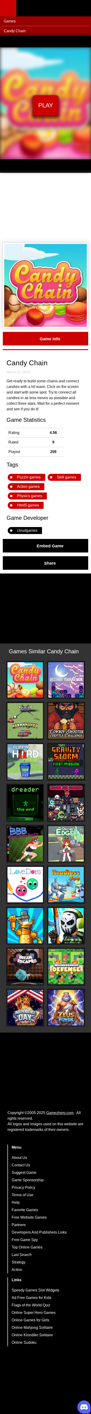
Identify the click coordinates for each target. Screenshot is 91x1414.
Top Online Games (27, 1247)
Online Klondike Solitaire (32, 1335)
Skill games (66, 477)
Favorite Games (25, 1210)
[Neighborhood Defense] (66, 966)
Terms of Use (22, 1195)
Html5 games (28, 505)
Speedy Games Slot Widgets (35, 1290)
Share (50, 563)
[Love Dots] (25, 884)
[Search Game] (83, 9)
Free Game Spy (25, 1240)
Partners (19, 1225)
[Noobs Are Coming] (66, 802)
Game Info (50, 338)
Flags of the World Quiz (31, 1305)
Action (17, 1270)
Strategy (18, 1262)
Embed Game (50, 545)
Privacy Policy (23, 1187)
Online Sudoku (24, 1342)
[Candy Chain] (25, 680)
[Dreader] (25, 802)
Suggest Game (24, 1173)
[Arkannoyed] (25, 720)
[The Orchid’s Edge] (66, 843)
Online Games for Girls (30, 1320)
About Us (19, 1158)
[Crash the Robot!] (25, 925)
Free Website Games (29, 1217)
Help (16, 1202)
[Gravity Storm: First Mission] (66, 762)
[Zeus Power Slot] (66, 1007)
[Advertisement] (45, 207)
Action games (28, 487)
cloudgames (27, 530)
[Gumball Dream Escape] (25, 966)
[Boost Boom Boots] (25, 843)
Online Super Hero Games (34, 1313)
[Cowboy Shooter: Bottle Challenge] (66, 720)
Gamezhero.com (60, 1113)
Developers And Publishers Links (39, 1232)
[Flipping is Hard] (25, 762)
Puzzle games (29, 477)
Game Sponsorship (28, 1180)
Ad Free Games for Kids (31, 1298)
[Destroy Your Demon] (66, 680)
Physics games (29, 496)
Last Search (22, 1255)
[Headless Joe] (66, 884)
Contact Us (21, 1165)
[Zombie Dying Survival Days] (66, 925)
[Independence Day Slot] (25, 1007)
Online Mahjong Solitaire (32, 1328)
